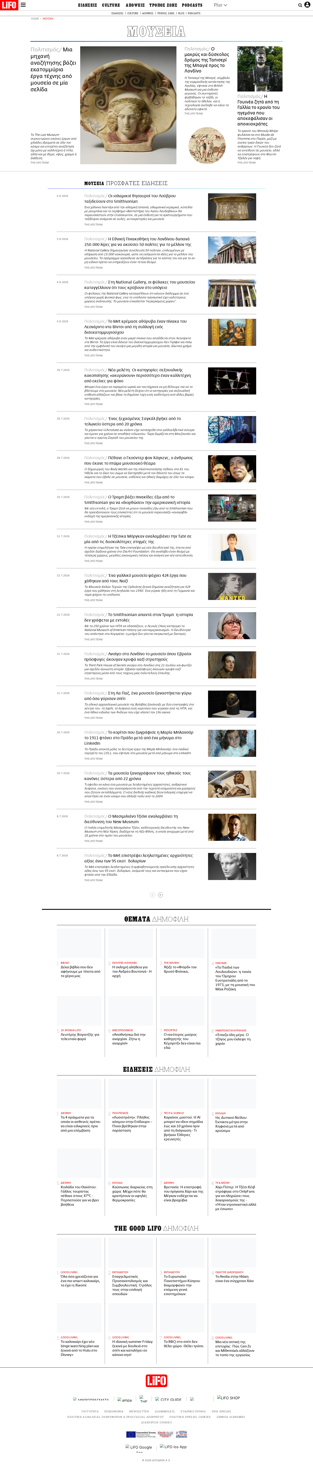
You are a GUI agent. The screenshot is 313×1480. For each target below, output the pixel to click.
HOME (35, 19)
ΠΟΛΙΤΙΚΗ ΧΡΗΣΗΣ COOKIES (190, 1416)
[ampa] (125, 1398)
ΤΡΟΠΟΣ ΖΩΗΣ (163, 5)
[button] (23, 5)
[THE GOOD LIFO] (144, 1398)
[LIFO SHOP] (228, 1398)
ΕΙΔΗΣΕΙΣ (87, 5)
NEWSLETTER (139, 1411)
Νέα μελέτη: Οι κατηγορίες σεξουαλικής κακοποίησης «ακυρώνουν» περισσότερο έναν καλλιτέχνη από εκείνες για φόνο (137, 375)
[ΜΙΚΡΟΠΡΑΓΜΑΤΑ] (92, 1398)
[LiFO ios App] (173, 1448)
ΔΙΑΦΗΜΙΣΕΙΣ (165, 1411)
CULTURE (111, 5)
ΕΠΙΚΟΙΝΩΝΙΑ (114, 1411)
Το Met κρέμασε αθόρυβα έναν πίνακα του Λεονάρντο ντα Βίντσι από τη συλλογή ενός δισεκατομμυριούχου (135, 327)
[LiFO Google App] (139, 1448)
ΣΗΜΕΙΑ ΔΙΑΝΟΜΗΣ (231, 1416)
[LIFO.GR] (9, 6)
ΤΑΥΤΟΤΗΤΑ (90, 1411)
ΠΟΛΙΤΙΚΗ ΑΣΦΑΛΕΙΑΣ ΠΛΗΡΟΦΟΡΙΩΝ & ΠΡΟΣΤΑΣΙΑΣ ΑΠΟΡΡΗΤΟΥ (115, 1416)
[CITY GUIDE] (169, 1399)
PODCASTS (192, 5)
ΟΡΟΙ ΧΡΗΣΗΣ (222, 1411)
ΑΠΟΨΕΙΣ (135, 5)
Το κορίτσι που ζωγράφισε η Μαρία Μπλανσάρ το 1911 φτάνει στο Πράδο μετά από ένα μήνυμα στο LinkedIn (138, 738)
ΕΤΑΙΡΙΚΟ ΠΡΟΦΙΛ (193, 1411)
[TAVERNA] (200, 1399)
